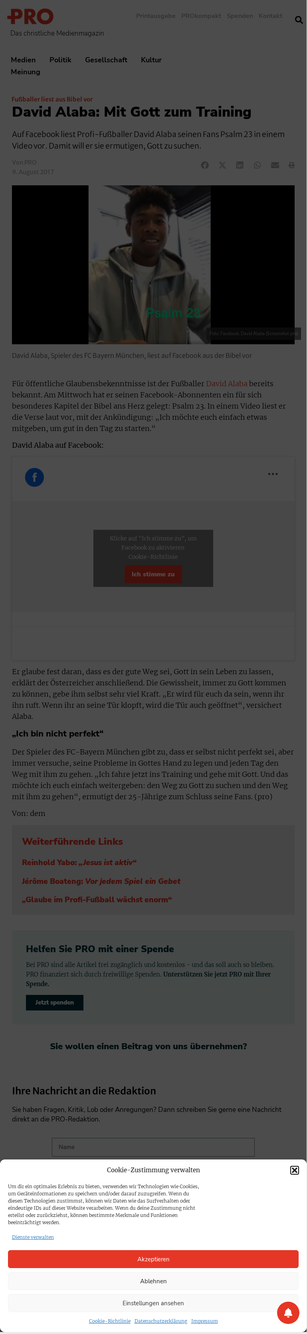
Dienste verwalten (33, 1237)
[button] (295, 1170)
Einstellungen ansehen (153, 1303)
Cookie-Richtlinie (110, 1321)
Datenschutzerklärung (161, 1321)
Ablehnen (153, 1281)
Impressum (204, 1321)
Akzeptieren (153, 1259)
